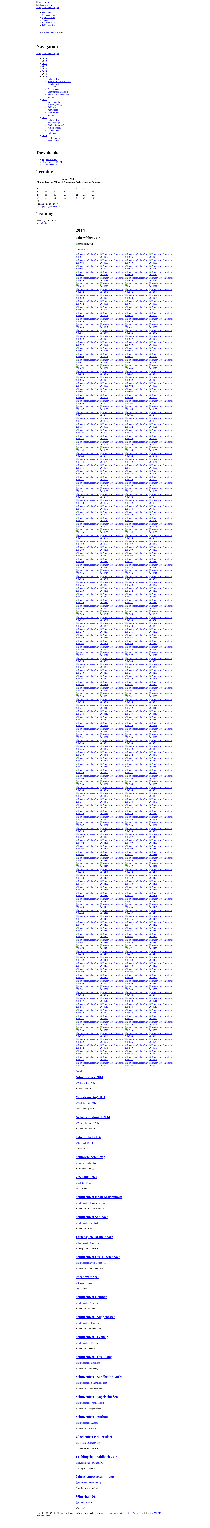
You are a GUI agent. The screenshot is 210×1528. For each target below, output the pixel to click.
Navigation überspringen (47, 7)
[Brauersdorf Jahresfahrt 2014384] (87, 819)
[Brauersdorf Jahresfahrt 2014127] (112, 438)
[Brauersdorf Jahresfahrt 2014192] (112, 538)
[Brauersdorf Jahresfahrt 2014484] (87, 966)
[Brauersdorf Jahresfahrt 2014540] (136, 1048)
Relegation (53, 86)
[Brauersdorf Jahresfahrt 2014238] (161, 596)
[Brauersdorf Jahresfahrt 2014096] (136, 391)
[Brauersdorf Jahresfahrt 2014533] (161, 1030)
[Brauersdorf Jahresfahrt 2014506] (87, 995)
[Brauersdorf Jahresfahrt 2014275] (112, 661)
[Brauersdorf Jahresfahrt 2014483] (161, 954)
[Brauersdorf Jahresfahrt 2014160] (112, 491)
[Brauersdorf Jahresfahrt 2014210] (161, 561)
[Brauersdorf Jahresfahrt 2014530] (87, 1030)
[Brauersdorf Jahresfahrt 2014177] (161, 509)
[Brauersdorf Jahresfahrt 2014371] (136, 796)
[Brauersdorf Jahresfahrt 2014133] (112, 450)
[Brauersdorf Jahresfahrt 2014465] (136, 930)
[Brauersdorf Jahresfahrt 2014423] (87, 878)
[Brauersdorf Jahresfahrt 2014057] (136, 339)
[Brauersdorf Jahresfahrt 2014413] (136, 854)
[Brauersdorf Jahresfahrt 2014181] (136, 520)
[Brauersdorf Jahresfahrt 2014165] (112, 497)
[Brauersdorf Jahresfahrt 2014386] (136, 813)
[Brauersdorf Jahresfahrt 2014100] (136, 397)
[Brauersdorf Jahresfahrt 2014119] (87, 432)
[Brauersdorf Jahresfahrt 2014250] (136, 620)
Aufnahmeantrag (49, 164)
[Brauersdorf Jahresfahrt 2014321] (112, 725)
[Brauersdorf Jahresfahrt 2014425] (161, 872)
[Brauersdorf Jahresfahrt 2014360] (87, 778)
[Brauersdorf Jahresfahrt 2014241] (136, 602)
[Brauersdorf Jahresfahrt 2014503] (136, 989)
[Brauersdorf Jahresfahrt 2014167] (112, 503)
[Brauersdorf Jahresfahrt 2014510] (136, 1001)
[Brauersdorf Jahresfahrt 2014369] (161, 790)
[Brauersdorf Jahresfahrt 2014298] (87, 690)
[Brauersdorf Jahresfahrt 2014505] (161, 989)
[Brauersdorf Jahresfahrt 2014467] (87, 942)
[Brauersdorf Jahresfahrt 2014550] (87, 1065)
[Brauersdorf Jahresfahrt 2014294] (87, 684)
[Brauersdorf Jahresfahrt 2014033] (136, 298)
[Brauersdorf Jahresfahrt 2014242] (136, 608)
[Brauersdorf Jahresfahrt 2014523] (87, 1018)
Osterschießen (54, 89)
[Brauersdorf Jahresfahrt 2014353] (136, 772)
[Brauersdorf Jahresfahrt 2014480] (136, 960)
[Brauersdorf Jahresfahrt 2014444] (112, 907)
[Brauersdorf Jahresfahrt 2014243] (161, 608)
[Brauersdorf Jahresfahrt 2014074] (87, 368)
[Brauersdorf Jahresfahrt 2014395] (161, 831)
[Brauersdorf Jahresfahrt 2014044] (136, 315)
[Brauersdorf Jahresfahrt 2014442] (87, 901)
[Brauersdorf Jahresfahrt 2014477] (136, 954)
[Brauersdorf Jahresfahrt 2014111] (87, 421)
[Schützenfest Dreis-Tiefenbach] (91, 1263)
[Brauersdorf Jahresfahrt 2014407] (112, 854)
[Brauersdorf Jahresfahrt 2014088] (161, 380)
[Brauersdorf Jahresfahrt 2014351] (136, 766)
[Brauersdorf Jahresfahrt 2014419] (87, 866)
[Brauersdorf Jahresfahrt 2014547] (87, 1053)
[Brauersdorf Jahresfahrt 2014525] (136, 1024)
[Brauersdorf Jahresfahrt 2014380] (87, 813)
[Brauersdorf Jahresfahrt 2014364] (112, 790)
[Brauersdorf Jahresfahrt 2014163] (161, 485)
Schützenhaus (48, 15)
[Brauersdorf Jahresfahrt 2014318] (136, 719)
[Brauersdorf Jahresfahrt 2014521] (136, 1018)
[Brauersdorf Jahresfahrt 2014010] (136, 263)
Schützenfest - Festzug (92, 1337)
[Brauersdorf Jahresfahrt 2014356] (87, 772)
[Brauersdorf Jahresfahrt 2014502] (87, 989)
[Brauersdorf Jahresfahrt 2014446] (161, 901)
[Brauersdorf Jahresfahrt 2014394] (136, 831)
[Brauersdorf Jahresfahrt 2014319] (161, 719)
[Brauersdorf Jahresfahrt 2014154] (136, 473)
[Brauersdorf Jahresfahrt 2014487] (112, 966)
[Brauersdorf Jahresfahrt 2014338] (161, 743)
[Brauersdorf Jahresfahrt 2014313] (161, 708)
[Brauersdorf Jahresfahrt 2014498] (161, 983)
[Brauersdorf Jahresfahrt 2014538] (161, 1036)
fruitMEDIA (155, 1513)
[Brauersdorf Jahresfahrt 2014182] (112, 520)
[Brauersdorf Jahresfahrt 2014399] (87, 837)
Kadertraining (54, 138)
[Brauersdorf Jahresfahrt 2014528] (112, 1030)
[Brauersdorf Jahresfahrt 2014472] (136, 948)
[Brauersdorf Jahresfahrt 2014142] (136, 462)
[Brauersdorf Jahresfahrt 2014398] (112, 837)
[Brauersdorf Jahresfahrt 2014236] (87, 602)
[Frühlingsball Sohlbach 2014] (90, 1463)
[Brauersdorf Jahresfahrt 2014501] (112, 989)
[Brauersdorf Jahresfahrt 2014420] (87, 872)
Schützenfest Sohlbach (92, 1217)
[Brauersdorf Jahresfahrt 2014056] (112, 333)
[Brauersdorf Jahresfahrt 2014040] (161, 309)
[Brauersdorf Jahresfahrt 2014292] (136, 684)
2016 (44, 68)
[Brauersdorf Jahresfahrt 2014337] (112, 749)
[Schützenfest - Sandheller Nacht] (91, 1383)
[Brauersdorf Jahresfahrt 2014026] (161, 292)
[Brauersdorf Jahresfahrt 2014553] (136, 1059)
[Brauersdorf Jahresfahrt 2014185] (136, 526)
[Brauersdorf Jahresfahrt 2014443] (161, 895)
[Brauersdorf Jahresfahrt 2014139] (112, 456)
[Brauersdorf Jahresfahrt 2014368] (136, 790)
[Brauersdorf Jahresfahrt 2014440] (112, 901)
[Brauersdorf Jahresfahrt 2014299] (87, 696)
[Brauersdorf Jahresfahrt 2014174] (136, 509)
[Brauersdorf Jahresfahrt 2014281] (136, 667)
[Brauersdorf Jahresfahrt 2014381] (112, 813)
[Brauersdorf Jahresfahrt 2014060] (136, 345)
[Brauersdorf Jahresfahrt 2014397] (136, 837)
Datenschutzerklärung (128, 1513)
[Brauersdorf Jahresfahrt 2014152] (112, 479)
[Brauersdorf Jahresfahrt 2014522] (112, 1018)
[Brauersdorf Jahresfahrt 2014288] (87, 673)
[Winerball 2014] (84, 1502)
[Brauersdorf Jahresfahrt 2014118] (136, 421)
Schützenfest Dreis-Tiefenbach (98, 1257)
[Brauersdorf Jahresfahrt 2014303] (161, 696)
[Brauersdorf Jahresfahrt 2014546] (161, 1048)
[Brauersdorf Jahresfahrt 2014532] (87, 1036)
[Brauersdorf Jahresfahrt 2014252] (87, 620)
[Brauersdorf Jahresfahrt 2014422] (161, 866)
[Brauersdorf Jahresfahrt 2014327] (136, 731)
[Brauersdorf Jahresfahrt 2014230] (136, 585)
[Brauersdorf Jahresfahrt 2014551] (161, 1059)
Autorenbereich (43, 1515)
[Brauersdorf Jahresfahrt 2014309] (136, 708)
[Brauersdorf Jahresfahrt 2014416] (136, 860)
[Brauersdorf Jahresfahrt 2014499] (136, 983)
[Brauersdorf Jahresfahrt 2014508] (161, 995)
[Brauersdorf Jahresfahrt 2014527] (161, 1018)
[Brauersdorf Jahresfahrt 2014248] (87, 614)
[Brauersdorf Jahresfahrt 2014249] (161, 620)
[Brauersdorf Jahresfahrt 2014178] (161, 514)
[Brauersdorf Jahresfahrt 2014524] (112, 1024)
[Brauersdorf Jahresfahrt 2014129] (136, 444)
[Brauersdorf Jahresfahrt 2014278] (161, 655)
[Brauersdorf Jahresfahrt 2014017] (161, 280)
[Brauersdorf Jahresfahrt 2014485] (161, 966)
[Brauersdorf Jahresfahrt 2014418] (112, 866)
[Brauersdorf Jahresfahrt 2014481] (112, 960)
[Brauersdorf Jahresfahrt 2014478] (87, 954)
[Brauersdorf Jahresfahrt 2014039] (87, 315)
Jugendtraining (43, 223)
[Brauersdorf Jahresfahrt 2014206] (87, 561)
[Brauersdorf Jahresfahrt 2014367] (87, 796)
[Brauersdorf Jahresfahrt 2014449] (161, 907)
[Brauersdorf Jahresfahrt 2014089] (136, 380)
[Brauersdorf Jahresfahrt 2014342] (136, 755)
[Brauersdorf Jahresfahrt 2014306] (136, 702)
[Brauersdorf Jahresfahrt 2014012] (161, 268)
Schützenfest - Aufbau (92, 1417)
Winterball (52, 97)
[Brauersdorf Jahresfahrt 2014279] (161, 661)
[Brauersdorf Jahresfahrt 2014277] (136, 655)
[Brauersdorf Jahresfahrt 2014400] (136, 843)
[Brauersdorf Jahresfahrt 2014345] (87, 760)
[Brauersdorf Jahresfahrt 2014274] (161, 649)
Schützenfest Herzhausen (59, 81)
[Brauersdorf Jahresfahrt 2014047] (112, 327)
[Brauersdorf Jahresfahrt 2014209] (112, 555)
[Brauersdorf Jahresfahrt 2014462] (161, 925)
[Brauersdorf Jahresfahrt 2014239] (161, 602)
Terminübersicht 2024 (52, 162)
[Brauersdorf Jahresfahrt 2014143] (112, 462)
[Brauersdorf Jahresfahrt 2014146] (87, 468)
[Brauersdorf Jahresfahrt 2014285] (136, 673)
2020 (44, 58)
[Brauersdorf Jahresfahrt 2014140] (87, 456)
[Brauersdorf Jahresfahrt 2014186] (87, 526)
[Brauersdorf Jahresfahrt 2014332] (112, 737)
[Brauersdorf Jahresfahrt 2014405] (161, 843)
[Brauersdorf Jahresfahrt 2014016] (136, 274)
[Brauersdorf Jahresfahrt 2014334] (136, 743)
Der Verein (47, 12)
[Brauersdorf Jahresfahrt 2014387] (87, 825)
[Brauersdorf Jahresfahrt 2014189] (161, 526)
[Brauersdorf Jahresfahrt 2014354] (161, 772)
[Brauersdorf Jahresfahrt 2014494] (136, 971)
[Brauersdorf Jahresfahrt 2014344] (112, 760)
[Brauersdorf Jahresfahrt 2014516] (87, 1007)
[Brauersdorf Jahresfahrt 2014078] (87, 374)
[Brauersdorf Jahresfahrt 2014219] (112, 573)
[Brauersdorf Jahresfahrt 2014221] (112, 579)
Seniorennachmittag (90, 1157)
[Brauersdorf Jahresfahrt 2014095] (87, 397)
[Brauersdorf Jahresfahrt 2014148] (112, 473)
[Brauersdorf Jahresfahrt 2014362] (161, 778)
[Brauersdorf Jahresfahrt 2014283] (112, 667)
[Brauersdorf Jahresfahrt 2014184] (112, 526)
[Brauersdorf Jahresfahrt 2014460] (112, 930)
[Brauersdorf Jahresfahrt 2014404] (112, 848)
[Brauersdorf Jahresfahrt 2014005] (161, 257)
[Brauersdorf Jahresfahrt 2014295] (161, 678)
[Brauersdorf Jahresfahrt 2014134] (87, 450)
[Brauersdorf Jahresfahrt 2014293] (112, 684)
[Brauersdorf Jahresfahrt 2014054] (161, 333)
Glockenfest (53, 84)
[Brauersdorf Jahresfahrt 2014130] (161, 444)
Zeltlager (52, 107)
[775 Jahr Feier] (83, 1183)
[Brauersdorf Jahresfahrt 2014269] (136, 643)
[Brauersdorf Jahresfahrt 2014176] (87, 514)
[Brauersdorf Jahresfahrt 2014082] (136, 374)
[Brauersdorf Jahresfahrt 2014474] (112, 948)
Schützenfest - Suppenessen (95, 1317)
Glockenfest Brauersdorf (94, 1437)
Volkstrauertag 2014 (90, 1097)
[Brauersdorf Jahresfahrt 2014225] (87, 585)
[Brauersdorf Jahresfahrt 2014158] (136, 485)
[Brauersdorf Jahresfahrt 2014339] (161, 749)
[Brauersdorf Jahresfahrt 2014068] (112, 356)
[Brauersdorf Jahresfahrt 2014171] (87, 509)
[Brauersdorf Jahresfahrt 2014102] (161, 403)
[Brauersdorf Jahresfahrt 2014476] (112, 954)
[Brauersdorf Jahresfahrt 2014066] (161, 345)
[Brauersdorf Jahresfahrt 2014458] (112, 925)
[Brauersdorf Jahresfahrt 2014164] (87, 497)
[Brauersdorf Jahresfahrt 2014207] (161, 555)
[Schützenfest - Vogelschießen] (90, 1403)
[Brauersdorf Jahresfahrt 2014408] (87, 854)
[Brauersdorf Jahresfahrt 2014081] (112, 368)
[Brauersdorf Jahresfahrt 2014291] (87, 678)
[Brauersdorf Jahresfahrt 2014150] (161, 468)
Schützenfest (53, 79)
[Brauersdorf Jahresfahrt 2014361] (112, 784)
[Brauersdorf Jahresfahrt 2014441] (136, 901)
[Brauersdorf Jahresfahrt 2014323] (161, 725)
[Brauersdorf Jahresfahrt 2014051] (87, 333)
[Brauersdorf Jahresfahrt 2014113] (161, 415)
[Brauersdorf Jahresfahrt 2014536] (136, 1042)
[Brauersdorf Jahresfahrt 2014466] (161, 936)
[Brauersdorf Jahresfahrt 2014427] (87, 884)
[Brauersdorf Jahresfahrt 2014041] (136, 309)
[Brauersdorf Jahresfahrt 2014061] (112, 345)
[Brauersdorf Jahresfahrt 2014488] (136, 966)
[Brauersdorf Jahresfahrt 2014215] (87, 567)
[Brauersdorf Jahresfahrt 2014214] (136, 567)
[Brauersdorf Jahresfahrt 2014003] (112, 263)
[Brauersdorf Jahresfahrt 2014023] (112, 286)
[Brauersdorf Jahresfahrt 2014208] (136, 555)
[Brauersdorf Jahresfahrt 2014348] (136, 760)
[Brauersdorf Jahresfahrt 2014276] (87, 661)
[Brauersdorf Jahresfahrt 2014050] (161, 321)
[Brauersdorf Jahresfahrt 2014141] (161, 462)
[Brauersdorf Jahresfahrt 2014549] (161, 1053)
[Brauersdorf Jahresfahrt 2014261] (112, 637)
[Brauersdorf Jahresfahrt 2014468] (136, 936)
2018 (44, 63)
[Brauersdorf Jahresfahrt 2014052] (136, 327)
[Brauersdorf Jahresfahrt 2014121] (161, 427)
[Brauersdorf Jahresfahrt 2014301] (136, 690)
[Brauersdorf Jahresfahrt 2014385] (161, 813)
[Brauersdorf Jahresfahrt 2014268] (87, 649)
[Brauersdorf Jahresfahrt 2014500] (112, 983)
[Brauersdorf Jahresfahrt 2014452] (136, 913)
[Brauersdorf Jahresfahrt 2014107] (87, 409)
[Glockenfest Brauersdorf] (88, 1443)
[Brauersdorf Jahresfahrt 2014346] (161, 755)
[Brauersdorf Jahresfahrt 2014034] (161, 298)
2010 (44, 135)
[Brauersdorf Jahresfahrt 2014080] (136, 368)
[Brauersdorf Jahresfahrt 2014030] (87, 298)
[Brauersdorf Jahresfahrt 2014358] (136, 778)
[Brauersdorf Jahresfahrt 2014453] (161, 913)
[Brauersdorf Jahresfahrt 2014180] (136, 514)
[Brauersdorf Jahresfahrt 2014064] (136, 350)
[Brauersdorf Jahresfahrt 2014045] (112, 321)
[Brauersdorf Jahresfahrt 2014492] (112, 977)
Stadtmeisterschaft (56, 125)
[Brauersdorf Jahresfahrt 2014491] (87, 977)
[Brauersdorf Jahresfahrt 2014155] (161, 479)
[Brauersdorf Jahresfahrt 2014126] (161, 438)
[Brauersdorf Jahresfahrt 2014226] (161, 579)
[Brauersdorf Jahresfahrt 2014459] (87, 925)
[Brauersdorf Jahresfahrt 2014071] (87, 362)
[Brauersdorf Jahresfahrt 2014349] (161, 760)
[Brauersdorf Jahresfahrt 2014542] (87, 1048)
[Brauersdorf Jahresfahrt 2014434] (161, 889)
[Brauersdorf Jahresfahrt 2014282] (161, 667)
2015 (44, 71)
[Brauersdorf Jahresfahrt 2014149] (87, 473)
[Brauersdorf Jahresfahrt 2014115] (112, 427)
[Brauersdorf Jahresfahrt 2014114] (136, 415)
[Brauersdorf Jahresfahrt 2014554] (136, 1065)
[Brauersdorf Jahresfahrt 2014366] (136, 784)
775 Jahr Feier (86, 1177)
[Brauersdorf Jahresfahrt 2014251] (112, 620)
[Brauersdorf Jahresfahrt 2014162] (87, 491)
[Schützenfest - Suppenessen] (89, 1323)
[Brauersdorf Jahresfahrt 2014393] (136, 825)
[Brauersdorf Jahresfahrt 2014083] (161, 374)
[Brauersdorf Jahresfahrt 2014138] (136, 456)
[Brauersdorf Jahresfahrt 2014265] (136, 637)
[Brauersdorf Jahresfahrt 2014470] (161, 942)
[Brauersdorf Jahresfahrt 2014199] (87, 544)
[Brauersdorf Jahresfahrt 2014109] (112, 415)
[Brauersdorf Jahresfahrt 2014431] (161, 884)
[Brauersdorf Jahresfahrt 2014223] (112, 585)
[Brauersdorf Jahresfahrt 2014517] (161, 1012)
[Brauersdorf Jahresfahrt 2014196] (136, 538)
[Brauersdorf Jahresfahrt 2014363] (87, 790)
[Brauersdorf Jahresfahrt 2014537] (112, 1042)
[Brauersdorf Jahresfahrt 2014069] (87, 356)
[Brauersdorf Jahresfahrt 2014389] (161, 819)
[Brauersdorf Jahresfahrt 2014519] (87, 1012)
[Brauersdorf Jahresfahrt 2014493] (161, 971)
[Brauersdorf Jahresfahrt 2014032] (87, 304)
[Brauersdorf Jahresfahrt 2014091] (87, 391)
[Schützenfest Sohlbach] (87, 1223)
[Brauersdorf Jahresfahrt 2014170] (136, 497)
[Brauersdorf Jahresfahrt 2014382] (161, 807)
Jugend (45, 20)
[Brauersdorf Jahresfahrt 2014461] (87, 930)
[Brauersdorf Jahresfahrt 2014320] (112, 719)
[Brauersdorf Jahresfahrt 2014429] (136, 878)
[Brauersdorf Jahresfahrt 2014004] (87, 263)
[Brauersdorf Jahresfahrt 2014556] (112, 1065)
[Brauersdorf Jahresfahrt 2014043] (112, 315)
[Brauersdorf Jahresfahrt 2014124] (136, 432)
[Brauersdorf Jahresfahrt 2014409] (136, 848)
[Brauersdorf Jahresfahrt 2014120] (112, 432)
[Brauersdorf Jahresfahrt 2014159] (112, 485)
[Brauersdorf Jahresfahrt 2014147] (112, 468)
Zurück (79, 1071)
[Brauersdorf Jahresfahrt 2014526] (87, 1024)
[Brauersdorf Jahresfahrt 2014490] (87, 971)
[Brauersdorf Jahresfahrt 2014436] (112, 889)
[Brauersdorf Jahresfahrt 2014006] (136, 257)
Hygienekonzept (49, 159)
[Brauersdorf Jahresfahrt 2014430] (87, 889)
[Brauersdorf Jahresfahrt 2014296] (112, 690)
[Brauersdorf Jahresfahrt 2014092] (136, 386)
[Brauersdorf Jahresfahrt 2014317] (136, 714)
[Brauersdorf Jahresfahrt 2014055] (136, 333)
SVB (38, 32)
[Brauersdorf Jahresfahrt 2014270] (161, 643)
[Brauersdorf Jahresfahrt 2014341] (112, 755)
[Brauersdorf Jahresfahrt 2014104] (136, 403)
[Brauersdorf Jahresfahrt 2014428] (161, 878)
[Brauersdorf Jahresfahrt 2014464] (87, 936)
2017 (44, 66)
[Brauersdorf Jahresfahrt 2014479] (161, 948)
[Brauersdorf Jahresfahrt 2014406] (87, 848)
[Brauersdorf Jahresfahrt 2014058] (112, 339)
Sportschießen (48, 17)
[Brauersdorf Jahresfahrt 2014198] (112, 544)
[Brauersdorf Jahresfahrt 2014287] (112, 673)
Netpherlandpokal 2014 (93, 1117)
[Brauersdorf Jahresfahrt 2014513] (161, 1007)
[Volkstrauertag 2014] (86, 1103)
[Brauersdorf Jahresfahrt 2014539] (87, 1042)
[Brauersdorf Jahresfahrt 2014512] (112, 1001)
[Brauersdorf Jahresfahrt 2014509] (136, 995)
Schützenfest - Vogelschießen (97, 1397)
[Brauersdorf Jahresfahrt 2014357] (112, 778)
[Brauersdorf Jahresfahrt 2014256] (136, 632)
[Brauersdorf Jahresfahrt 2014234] (87, 596)
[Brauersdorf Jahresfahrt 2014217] (161, 573)
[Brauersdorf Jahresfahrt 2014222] (136, 579)
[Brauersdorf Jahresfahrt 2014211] (136, 561)
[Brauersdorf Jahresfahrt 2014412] (87, 860)
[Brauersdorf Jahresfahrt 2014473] (136, 942)
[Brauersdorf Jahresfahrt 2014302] (136, 696)
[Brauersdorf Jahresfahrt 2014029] (112, 298)
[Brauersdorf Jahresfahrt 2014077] (136, 362)
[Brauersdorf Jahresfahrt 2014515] (112, 1007)
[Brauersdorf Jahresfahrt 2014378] (87, 807)
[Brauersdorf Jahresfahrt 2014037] (112, 309)
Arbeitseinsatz (54, 128)
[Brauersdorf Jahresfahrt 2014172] (136, 503)
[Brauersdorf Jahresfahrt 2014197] (136, 544)
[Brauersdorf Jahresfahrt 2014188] (112, 532)
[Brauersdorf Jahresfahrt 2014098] (87, 403)
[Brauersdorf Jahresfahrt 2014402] (87, 843)
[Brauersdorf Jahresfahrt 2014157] (87, 485)
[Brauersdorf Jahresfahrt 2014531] (161, 1024)
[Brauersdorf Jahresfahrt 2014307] (112, 702)
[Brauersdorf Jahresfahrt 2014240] (87, 608)
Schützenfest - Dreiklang (94, 1357)
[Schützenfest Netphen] (87, 1303)
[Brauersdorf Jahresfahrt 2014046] (87, 321)
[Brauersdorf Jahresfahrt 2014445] (87, 907)
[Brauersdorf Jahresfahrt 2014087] (87, 386)
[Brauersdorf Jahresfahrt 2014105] (161, 409)
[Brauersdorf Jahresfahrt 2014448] (87, 913)
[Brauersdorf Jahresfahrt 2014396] (112, 831)
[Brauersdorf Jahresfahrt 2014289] (136, 678)
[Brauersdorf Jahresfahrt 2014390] (87, 831)
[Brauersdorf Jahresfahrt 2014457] (136, 925)
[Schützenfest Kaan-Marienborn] (91, 1203)
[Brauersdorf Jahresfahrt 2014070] (161, 350)
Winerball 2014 (87, 1496)
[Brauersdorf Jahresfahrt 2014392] (112, 825)
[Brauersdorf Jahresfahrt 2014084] (112, 374)
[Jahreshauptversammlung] (88, 1482)
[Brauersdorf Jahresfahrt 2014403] (161, 837)
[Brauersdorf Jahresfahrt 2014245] (136, 614)
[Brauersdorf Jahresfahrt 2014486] (161, 960)
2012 (44, 99)
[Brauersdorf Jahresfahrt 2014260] (87, 637)
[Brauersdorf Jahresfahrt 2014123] (161, 432)
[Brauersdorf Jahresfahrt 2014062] (161, 339)
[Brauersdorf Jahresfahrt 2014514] (136, 1007)
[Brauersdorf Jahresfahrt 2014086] (87, 380)
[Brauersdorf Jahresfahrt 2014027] (112, 292)
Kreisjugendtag (55, 104)
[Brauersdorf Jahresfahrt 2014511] (161, 1001)
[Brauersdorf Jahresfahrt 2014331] (87, 737)
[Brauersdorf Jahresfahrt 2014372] (112, 796)
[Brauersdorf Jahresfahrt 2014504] (112, 995)
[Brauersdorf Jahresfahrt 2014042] (161, 315)
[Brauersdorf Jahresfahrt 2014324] (87, 731)
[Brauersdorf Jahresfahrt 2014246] (161, 614)
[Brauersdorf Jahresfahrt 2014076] (112, 362)
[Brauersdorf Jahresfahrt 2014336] (87, 749)
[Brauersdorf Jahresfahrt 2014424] (112, 878)
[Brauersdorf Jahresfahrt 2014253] (136, 626)
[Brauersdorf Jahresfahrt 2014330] (136, 737)
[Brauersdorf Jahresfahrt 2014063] (87, 345)
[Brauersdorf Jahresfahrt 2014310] (112, 708)
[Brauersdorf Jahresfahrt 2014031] (112, 304)
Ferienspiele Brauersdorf (94, 1237)
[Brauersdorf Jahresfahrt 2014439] (87, 895)
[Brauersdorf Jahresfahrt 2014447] (112, 913)
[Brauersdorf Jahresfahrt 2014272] (87, 655)
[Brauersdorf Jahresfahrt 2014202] (161, 544)
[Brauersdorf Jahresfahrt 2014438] (136, 895)
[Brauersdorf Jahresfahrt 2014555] (161, 1065)
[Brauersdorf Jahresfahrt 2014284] (87, 667)
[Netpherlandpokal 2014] (87, 1123)
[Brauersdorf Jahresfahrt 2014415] (112, 860)
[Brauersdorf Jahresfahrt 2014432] (112, 884)
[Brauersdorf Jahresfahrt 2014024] (87, 286)
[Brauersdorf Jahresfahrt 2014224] (87, 579)
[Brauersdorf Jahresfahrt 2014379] (161, 802)
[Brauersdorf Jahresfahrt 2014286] (161, 673)
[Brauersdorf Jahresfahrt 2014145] (136, 468)
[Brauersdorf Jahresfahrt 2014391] (161, 825)
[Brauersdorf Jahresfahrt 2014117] (161, 421)
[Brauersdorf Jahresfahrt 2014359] (87, 784)
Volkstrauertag (54, 102)
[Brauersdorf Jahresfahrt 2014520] (112, 1012)
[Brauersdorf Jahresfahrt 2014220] (87, 573)
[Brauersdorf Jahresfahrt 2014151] (87, 479)
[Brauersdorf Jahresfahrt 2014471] (112, 942)
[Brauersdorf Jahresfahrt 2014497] (161, 977)
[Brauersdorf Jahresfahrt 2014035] (136, 304)
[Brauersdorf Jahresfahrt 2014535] (112, 1036)
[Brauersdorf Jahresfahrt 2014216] (112, 567)
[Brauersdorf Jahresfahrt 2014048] (87, 327)
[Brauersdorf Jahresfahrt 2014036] (87, 309)
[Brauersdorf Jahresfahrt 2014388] (136, 819)
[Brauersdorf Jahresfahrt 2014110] (87, 415)
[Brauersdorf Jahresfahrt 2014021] (136, 286)
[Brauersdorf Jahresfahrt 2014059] (87, 339)
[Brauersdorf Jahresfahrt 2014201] (112, 550)
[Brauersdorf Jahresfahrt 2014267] (112, 649)
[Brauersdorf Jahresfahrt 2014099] (161, 397)
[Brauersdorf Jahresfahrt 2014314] (87, 714)
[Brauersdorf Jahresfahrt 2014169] (161, 497)
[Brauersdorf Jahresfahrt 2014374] (136, 802)
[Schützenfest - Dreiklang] (88, 1363)
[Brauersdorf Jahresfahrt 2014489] (112, 971)
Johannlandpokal (55, 122)
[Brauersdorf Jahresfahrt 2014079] (161, 368)
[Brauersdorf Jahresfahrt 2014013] (136, 268)
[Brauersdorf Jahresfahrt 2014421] (112, 872)
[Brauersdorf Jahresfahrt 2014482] (87, 960)
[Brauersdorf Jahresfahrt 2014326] (161, 731)
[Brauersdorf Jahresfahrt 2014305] (161, 702)
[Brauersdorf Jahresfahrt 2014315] (87, 719)
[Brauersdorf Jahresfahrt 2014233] (161, 591)
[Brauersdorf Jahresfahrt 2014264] (87, 643)
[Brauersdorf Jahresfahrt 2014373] (112, 802)
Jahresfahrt (53, 110)
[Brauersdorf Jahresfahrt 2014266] (161, 637)
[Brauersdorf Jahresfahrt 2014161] (136, 491)
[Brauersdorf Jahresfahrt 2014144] (87, 462)
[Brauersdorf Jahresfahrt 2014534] (136, 1036)
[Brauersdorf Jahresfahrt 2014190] (87, 532)
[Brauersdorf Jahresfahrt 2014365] (161, 784)
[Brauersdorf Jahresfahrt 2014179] (112, 514)
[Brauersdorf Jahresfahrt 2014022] (161, 286)
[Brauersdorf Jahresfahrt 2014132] (87, 444)
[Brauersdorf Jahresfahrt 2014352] (112, 766)
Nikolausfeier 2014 (89, 1077)
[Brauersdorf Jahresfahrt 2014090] (161, 386)
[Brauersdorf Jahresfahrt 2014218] (136, 573)
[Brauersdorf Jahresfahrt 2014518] (136, 1012)
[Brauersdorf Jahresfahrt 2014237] (136, 596)
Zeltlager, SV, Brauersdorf (48, 206)
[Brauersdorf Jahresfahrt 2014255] (87, 626)
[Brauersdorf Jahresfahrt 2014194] (136, 532)
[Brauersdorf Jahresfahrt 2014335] (87, 743)
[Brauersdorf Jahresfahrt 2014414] (161, 860)
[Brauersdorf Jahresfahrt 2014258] (161, 626)
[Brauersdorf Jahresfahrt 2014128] (87, 438)
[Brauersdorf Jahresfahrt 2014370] (161, 796)
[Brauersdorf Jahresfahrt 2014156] (136, 479)
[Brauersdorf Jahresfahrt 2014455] (136, 919)
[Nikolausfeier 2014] (85, 1083)
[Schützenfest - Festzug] (87, 1343)
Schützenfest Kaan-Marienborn (99, 1197)
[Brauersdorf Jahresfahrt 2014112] (112, 421)
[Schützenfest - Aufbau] (87, 1423)
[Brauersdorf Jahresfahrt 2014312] (112, 714)
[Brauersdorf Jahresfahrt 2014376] (136, 807)
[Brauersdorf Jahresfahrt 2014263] (112, 643)
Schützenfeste (48, 22)
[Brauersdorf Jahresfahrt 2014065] (112, 350)
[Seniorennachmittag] (86, 1163)
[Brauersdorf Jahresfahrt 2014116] (87, 427)
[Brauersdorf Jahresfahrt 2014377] (112, 807)
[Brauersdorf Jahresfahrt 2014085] (112, 380)
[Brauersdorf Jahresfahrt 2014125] (136, 438)
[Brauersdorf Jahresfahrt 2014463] (161, 930)
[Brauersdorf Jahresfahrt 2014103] (112, 403)
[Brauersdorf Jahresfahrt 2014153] (161, 473)
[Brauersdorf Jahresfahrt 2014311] (87, 708)
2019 (44, 61)
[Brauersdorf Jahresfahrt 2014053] (161, 327)
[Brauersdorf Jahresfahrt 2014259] (87, 632)
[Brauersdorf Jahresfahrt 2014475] (87, 948)
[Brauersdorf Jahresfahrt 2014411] (161, 854)
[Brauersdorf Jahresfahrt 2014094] (161, 391)
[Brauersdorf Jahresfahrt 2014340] (136, 749)
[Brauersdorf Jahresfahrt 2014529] (136, 1030)
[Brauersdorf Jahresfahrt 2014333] (112, 743)
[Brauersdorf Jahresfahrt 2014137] (161, 456)
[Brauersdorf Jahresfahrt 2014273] (136, 649)
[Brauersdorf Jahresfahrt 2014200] (136, 550)
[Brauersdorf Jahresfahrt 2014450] (136, 907)
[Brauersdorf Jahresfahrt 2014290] (112, 678)
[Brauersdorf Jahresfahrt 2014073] (136, 356)
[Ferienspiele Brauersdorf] (88, 1243)
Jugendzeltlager (87, 1277)
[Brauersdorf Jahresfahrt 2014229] (112, 596)
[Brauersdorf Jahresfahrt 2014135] (161, 450)
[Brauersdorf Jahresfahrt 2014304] (112, 696)
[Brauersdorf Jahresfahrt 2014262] (161, 632)
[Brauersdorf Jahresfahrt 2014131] (112, 444)
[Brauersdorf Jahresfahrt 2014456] (112, 919)
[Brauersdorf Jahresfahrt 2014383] (112, 819)
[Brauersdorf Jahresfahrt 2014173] (161, 503)
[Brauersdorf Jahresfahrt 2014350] (161, 766)
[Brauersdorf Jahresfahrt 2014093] (112, 386)
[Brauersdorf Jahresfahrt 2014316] (161, 714)
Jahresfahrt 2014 (88, 1137)
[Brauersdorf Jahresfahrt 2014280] (136, 661)
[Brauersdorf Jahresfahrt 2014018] (136, 280)
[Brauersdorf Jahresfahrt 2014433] (136, 884)
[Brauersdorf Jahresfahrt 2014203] (87, 550)
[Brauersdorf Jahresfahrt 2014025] (136, 292)
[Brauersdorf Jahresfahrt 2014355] (112, 772)
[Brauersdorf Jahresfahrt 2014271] (112, 655)
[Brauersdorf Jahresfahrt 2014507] (87, 1001)
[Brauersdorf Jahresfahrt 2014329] (161, 737)
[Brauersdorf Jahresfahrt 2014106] (136, 409)
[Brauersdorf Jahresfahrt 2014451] (87, 919)
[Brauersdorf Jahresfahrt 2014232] (136, 591)
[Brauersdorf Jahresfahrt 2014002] (112, 257)
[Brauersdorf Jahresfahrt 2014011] (87, 274)
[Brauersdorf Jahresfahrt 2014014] (161, 274)
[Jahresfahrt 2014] (84, 1143)
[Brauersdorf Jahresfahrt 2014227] (161, 585)
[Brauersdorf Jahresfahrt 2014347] (87, 766)
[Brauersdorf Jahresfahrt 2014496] (136, 977)
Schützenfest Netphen (91, 1297)
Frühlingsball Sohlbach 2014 (97, 1457)
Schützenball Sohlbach (58, 92)
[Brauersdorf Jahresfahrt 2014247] (112, 614)
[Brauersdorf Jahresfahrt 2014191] (87, 538)
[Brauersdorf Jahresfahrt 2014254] (112, 626)
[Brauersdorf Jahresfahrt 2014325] (136, 725)
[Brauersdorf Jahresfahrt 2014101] (112, 397)
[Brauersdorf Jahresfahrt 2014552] (112, 1059)
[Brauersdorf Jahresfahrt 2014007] (87, 268)
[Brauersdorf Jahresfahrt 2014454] (161, 919)
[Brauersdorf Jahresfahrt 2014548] (87, 1059)
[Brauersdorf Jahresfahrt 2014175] (112, 509)
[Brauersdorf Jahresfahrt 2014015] (112, 274)
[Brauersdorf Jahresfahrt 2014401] (112, 843)
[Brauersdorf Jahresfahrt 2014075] (161, 362)
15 (84, 191)
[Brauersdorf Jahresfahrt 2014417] (136, 866)
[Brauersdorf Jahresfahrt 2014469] (112, 936)
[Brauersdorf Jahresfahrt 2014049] (136, 321)
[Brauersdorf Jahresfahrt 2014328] (112, 731)
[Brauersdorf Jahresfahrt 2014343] (87, 755)
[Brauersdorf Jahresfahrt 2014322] (87, 725)
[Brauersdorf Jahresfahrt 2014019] (112, 280)
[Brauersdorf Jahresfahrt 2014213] (161, 567)
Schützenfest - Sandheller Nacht (99, 1377)
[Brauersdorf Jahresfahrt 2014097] (112, 391)
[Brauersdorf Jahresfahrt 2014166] (161, 491)
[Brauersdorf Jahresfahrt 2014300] (161, 690)
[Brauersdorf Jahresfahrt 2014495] (87, 983)
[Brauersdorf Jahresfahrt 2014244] (112, 608)
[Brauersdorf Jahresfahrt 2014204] (87, 555)
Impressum (113, 1513)
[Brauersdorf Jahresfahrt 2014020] (87, 280)
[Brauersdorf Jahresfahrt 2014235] (112, 602)
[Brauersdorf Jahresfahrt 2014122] (136, 427)
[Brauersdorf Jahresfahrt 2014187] (161, 520)
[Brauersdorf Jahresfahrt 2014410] (161, 848)
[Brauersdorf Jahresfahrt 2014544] (136, 1053)
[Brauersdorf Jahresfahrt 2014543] (161, 1042)
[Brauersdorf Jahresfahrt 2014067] (87, 350)
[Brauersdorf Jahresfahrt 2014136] (136, 450)
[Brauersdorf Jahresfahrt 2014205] (161, 550)
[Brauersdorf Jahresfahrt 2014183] (87, 520)
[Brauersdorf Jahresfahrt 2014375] (87, 802)
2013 (44, 76)
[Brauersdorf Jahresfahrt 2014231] (112, 591)
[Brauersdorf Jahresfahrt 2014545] (112, 1053)
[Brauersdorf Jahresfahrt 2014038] (161, 304)
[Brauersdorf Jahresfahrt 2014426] (136, 872)
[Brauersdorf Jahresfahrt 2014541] (112, 1048)
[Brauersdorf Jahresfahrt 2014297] (161, 684)
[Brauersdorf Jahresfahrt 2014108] (112, 409)
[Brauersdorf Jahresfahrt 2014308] (87, 702)
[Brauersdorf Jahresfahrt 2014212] (112, 561)
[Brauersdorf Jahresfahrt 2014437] (112, 895)
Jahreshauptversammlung (59, 94)
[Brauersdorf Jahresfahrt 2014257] (112, 632)
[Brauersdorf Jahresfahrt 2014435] (136, 889)
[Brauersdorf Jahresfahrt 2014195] (161, 538)
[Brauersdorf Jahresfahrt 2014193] (161, 532)
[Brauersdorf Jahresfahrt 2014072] (161, 356)
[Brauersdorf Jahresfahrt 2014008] (112, 268)
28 (77, 198)
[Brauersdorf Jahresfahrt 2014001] (87, 257)
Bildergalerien (48, 25)
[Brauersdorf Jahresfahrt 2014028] (87, 292)
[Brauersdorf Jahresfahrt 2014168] (87, 503)
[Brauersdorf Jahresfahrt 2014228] (87, 591)
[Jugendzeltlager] (84, 1283)
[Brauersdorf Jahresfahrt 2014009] (161, 263)
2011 (44, 117)
